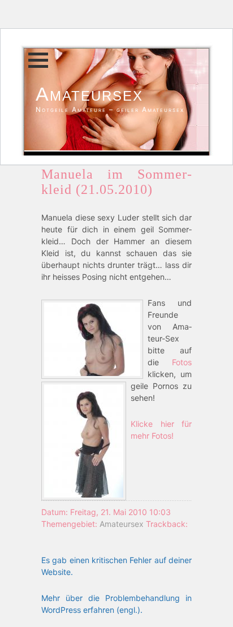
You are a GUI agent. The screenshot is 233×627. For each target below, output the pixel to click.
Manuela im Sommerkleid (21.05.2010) (116, 182)
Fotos (182, 362)
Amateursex (89, 94)
